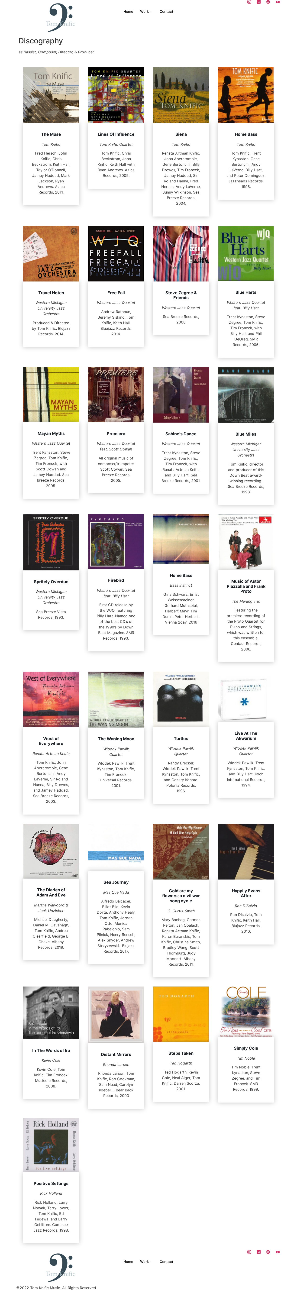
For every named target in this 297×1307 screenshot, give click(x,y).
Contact (166, 11)
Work (144, 11)
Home (128, 11)
